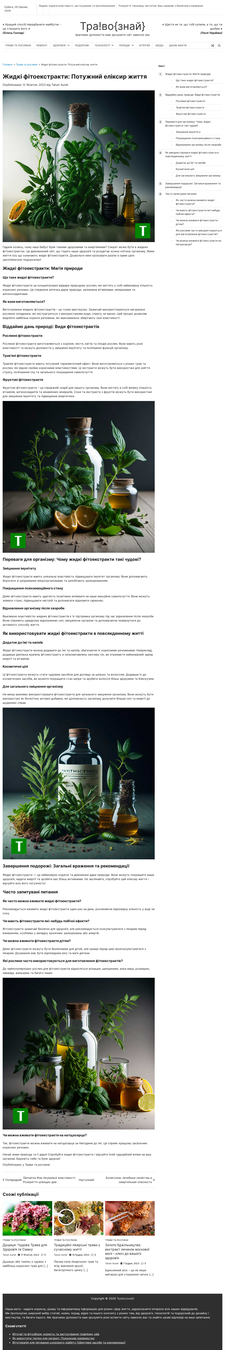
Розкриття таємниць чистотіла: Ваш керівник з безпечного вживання (161, 5)
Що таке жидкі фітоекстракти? (195, 80)
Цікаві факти (178, 45)
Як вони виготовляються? (191, 86)
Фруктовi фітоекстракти (190, 113)
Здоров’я (59, 45)
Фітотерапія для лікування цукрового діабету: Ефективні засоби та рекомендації (69, 1342)
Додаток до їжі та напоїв (190, 162)
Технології (102, 45)
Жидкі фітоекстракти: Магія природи (188, 73)
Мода (159, 45)
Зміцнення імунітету (188, 131)
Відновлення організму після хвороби (198, 144)
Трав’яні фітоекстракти (190, 107)
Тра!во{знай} (112, 26)
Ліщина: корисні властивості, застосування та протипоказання (77, 5)
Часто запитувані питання (181, 193)
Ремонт (41, 45)
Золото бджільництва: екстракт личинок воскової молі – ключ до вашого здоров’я (127, 1251)
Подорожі (82, 45)
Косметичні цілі (185, 169)
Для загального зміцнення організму (198, 175)
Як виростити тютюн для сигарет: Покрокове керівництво (53, 1338)
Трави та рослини (18, 45)
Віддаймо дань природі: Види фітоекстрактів (192, 94)
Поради (124, 45)
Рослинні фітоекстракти (190, 100)
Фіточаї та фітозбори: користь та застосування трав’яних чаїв (55, 1334)
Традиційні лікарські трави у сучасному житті (77, 1247)
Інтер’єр (144, 45)
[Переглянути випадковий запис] (212, 45)
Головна (7, 64)
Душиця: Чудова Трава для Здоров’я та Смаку (25, 1247)
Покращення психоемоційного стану (198, 138)
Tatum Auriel (60, 84)
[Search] (219, 45)
